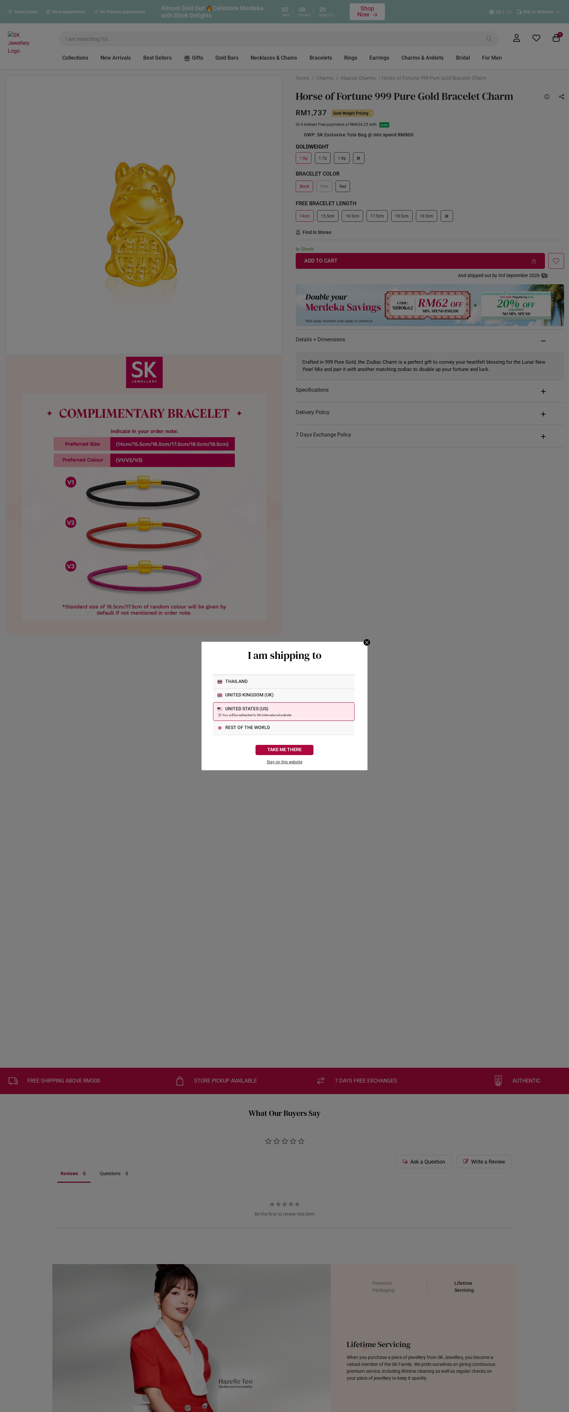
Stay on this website (284, 762)
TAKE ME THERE (284, 749)
